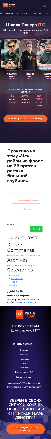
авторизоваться (28, 302)
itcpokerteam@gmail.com (27, 386)
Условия (24, 354)
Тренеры (24, 359)
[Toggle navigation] (44, 5)
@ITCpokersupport (29, 383)
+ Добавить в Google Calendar (26, 200)
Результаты (24, 367)
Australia (15, 275)
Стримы (24, 363)
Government (17, 278)
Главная (24, 350)
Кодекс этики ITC (24, 372)
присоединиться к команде (25, 118)
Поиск (11, 224)
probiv (14, 285)
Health (14, 282)
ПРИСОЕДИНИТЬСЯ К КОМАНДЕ (25, 429)
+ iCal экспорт (26, 209)
